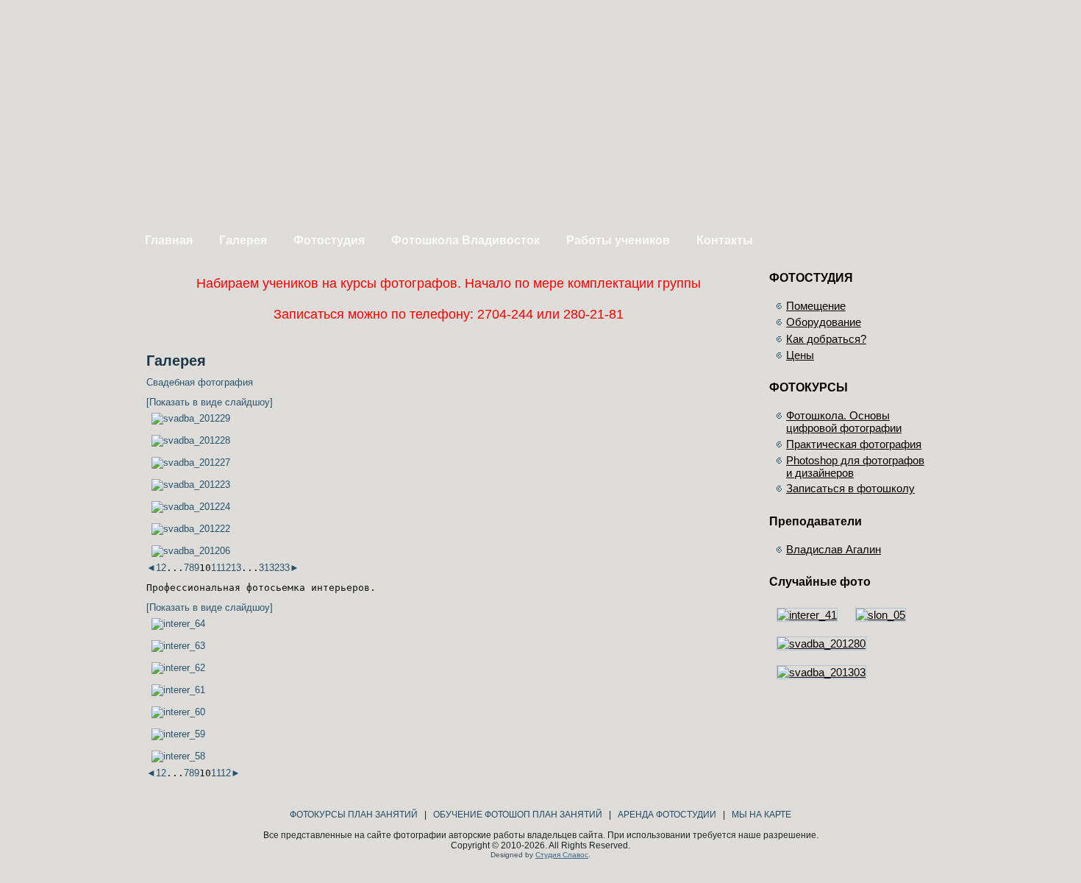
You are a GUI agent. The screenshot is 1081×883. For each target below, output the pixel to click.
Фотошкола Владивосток (465, 240)
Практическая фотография (853, 444)
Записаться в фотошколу (850, 488)
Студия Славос (561, 855)
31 (264, 567)
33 (284, 567)
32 (274, 567)
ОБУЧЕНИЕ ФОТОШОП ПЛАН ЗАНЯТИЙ (518, 814)
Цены (800, 355)
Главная (169, 240)
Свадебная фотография (199, 382)
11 (216, 567)
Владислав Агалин (833, 549)
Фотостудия (329, 240)
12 (226, 567)
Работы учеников (618, 240)
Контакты (724, 240)
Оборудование (823, 322)
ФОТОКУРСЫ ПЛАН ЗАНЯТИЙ (353, 814)
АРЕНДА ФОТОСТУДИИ (667, 814)
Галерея (243, 240)
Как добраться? (826, 339)
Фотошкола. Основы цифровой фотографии (844, 421)
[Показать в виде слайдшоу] (209, 402)
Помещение (816, 305)
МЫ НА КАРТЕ (761, 814)
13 (236, 567)
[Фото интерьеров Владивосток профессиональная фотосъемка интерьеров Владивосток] (178, 623)
